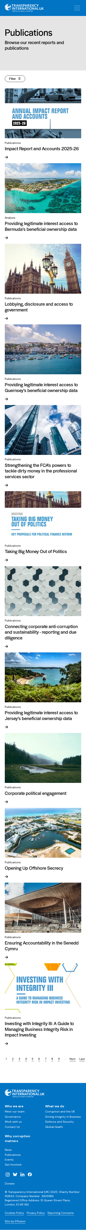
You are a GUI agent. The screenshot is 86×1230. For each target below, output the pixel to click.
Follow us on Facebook (29, 1174)
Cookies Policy (14, 1213)
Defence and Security (59, 1121)
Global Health (54, 1127)
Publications (13, 1155)
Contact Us (12, 1127)
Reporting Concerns (61, 1213)
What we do (54, 1106)
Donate (10, 1183)
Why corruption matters (17, 1138)
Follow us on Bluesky (15, 1174)
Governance (13, 1116)
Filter (12, 78)
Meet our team (15, 1111)
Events (9, 1159)
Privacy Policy (36, 1213)
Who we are (14, 1106)
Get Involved (13, 1164)
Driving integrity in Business (63, 1116)
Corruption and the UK (60, 1111)
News (8, 1150)
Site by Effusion (15, 1221)
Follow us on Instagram (7, 1174)
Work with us (13, 1121)
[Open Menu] (77, 8)
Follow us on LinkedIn (22, 1174)
